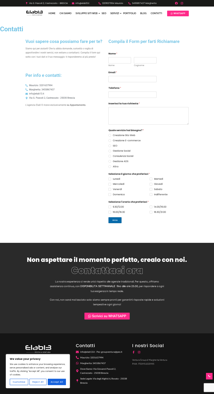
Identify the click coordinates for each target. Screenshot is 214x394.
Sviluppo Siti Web (87, 13)
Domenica (119, 194)
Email (112, 72)
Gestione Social (121, 150)
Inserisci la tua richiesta (124, 103)
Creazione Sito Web (124, 135)
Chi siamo (65, 13)
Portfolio (129, 13)
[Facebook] (176, 3)
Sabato (158, 189)
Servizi (114, 13)
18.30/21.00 (160, 212)
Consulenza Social (123, 156)
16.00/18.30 (119, 212)
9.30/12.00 (118, 206)
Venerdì (117, 189)
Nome (111, 65)
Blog (143, 13)
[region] (38, 371)
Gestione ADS (120, 161)
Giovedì (158, 184)
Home (51, 13)
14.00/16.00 (160, 206)
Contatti (156, 13)
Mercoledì (118, 184)
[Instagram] (182, 3)
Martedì (158, 179)
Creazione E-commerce (127, 140)
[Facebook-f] (133, 352)
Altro (116, 166)
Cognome (139, 65)
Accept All (57, 381)
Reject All (38, 381)
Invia (115, 220)
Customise (19, 381)
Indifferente (161, 194)
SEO (104, 13)
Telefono (114, 88)
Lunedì (116, 179)
